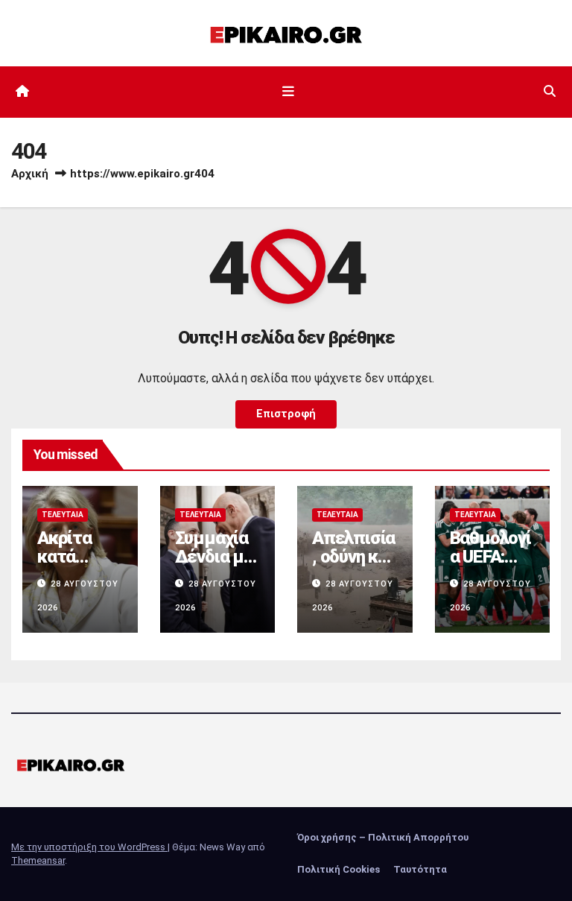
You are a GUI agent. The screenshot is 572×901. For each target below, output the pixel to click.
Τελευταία (62, 514)
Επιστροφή (286, 414)
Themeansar (38, 860)
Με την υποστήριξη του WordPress (89, 847)
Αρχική (29, 173)
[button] (550, 91)
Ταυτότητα (420, 869)
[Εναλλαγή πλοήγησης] (289, 91)
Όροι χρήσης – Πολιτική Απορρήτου (382, 837)
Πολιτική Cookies (338, 869)
